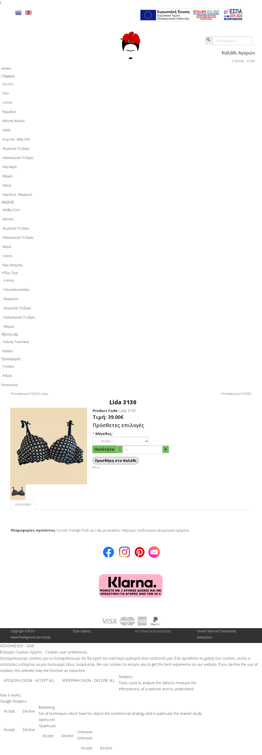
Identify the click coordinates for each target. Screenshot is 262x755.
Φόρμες (8, 176)
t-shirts (7, 102)
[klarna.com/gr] (131, 586)
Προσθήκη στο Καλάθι (116, 460)
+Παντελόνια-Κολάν (16, 289)
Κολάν (7, 130)
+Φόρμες (8, 326)
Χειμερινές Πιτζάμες (16, 148)
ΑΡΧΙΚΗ (6, 68)
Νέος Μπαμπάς (13, 265)
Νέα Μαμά (10, 167)
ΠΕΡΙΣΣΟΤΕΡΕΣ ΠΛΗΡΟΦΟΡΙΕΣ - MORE (230, 681)
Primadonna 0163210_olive (29, 394)
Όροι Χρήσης (82, 631)
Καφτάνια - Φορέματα (17, 194)
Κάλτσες (8, 219)
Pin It (96, 467)
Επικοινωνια (9, 385)
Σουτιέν (8, 84)
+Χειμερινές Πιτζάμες (17, 308)
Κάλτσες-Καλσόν (14, 121)
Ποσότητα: (105, 449)
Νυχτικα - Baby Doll (16, 139)
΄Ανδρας (7, 375)
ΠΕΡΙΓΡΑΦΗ (23, 505)
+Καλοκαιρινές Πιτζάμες (19, 317)
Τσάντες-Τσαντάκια (16, 342)
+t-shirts (8, 280)
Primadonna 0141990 (236, 394)
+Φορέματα (10, 299)
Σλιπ (6, 93)
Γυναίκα (8, 366)
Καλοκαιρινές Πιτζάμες (18, 158)
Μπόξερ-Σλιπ (11, 210)
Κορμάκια (9, 111)
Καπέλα (8, 351)
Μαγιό (7, 185)
